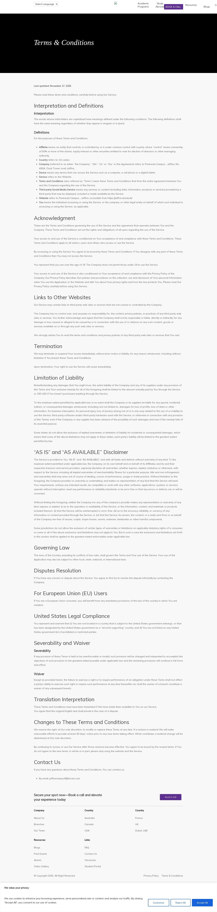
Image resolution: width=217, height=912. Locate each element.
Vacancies (90, 860)
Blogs (37, 847)
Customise (158, 902)
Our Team (39, 830)
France (139, 818)
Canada (89, 824)
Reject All (180, 902)
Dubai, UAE (141, 830)
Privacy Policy (151, 875)
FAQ (87, 847)
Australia (90, 818)
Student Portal (93, 866)
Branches (39, 824)
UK (136, 824)
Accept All (202, 902)
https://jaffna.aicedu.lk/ (119, 198)
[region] (108, 897)
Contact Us (91, 853)
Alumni (37, 860)
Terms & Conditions (172, 875)
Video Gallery (41, 866)
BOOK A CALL (174, 6)
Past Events (40, 853)
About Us (39, 818)
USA (87, 830)
